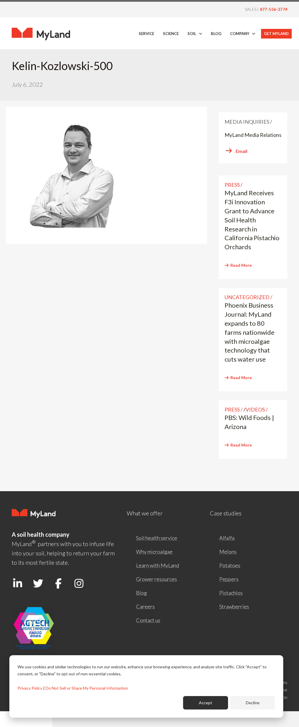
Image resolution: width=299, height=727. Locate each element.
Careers (145, 606)
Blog (141, 593)
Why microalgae (154, 551)
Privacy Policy (30, 688)
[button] (17, 583)
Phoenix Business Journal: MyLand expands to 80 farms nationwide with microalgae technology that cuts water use (249, 332)
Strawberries (234, 606)
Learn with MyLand (157, 565)
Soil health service (156, 538)
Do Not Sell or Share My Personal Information (87, 688)
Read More (241, 265)
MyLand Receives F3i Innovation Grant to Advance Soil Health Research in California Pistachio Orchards (252, 220)
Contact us (148, 620)
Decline (253, 702)
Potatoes (229, 565)
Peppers (229, 579)
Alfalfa (226, 538)
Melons (228, 551)
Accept (205, 702)
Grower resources (156, 579)
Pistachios (231, 593)
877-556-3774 (273, 9)
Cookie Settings (26, 719)
